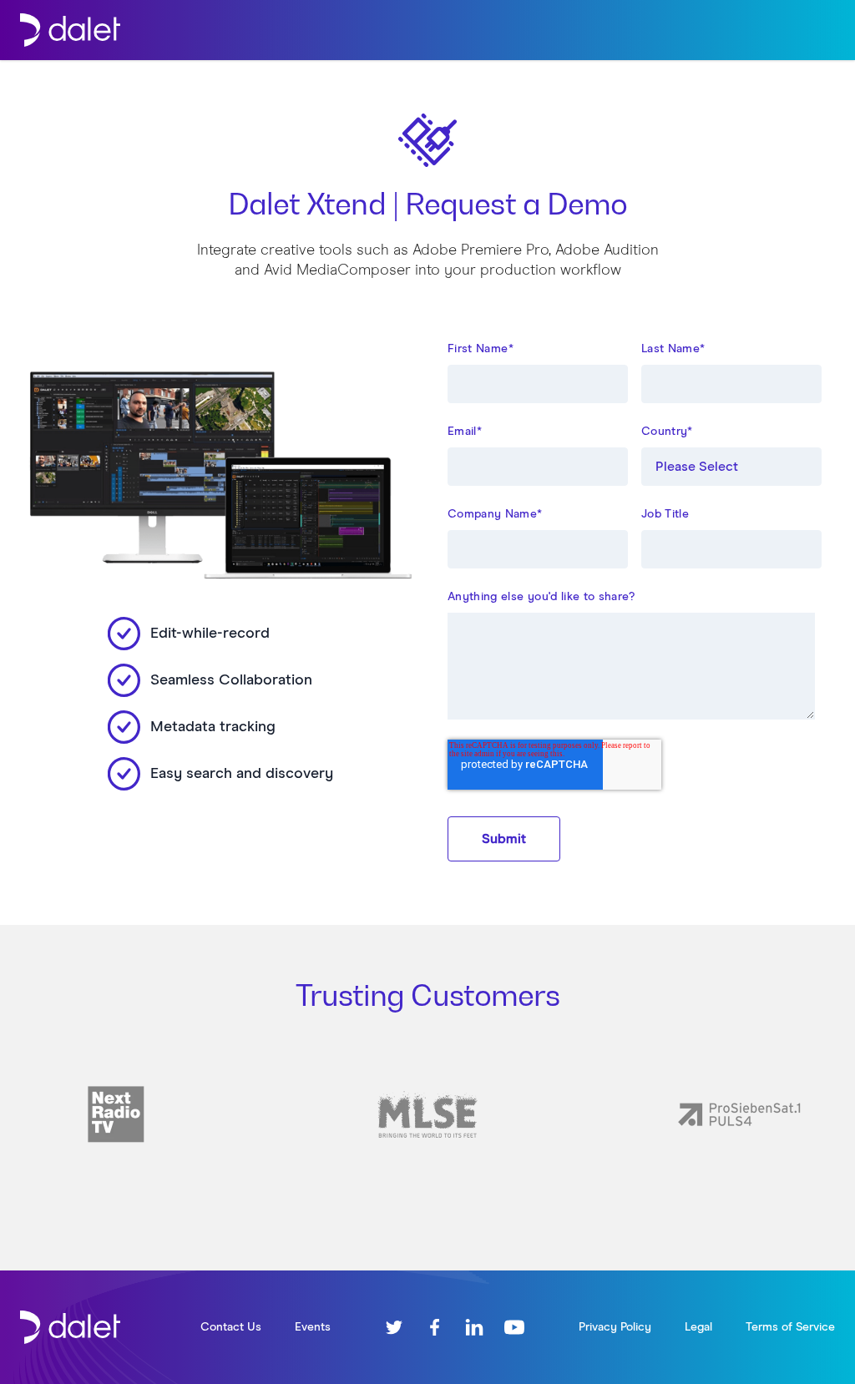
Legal (698, 1327)
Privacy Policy (615, 1327)
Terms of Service (790, 1327)
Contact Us (230, 1327)
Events (313, 1327)
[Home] (70, 30)
